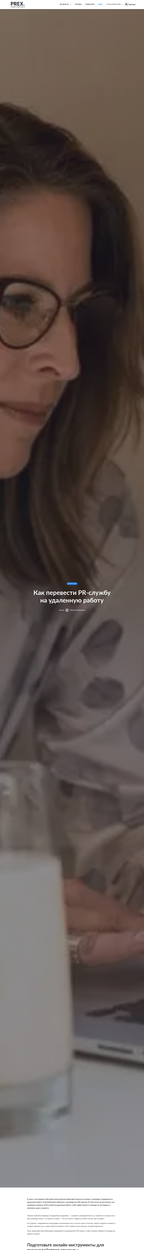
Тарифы (78, 4)
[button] (65, 4)
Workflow (72, 583)
